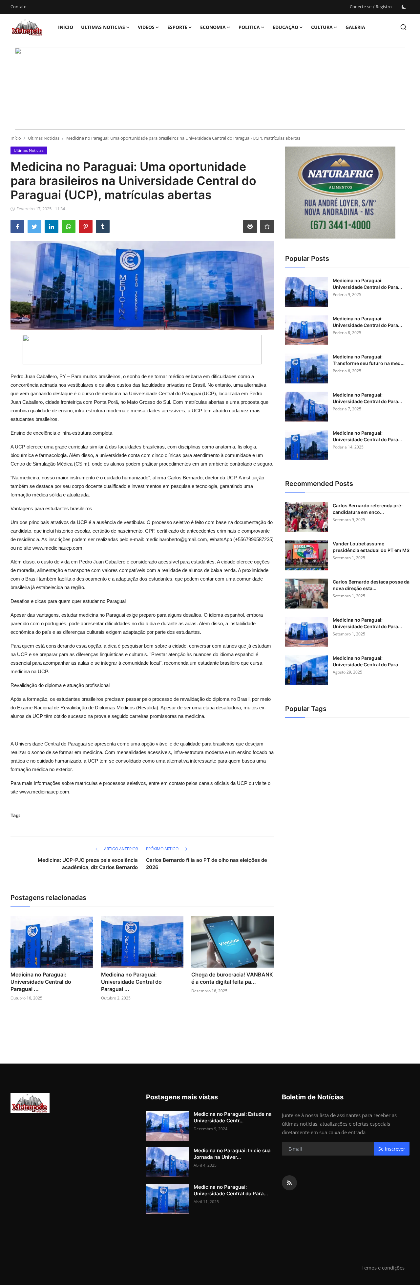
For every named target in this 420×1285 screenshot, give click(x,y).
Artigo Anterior (120, 849)
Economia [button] (213, 27)
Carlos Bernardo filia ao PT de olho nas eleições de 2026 (206, 863)
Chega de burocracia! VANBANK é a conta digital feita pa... (232, 978)
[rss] (289, 1182)
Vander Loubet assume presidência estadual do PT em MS (371, 547)
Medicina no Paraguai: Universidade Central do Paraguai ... (40, 981)
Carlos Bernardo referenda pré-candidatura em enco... (368, 509)
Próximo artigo (162, 849)
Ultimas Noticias (43, 138)
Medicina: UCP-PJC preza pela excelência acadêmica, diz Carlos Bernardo (88, 863)
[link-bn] (210, 89)
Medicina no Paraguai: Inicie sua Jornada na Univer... (232, 1153)
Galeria (355, 27)
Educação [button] (285, 27)
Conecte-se (360, 7)
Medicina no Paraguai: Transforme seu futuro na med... (369, 360)
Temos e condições (383, 1267)
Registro (384, 7)
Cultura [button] (322, 27)
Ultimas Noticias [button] (103, 27)
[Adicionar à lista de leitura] (267, 226)
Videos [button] (146, 27)
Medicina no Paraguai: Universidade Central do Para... (367, 284)
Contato (18, 7)
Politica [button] (249, 27)
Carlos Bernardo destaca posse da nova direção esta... (371, 585)
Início (65, 27)
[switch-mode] (404, 7)
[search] (403, 27)
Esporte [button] (177, 27)
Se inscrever (391, 1149)
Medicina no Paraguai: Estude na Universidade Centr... (233, 1117)
